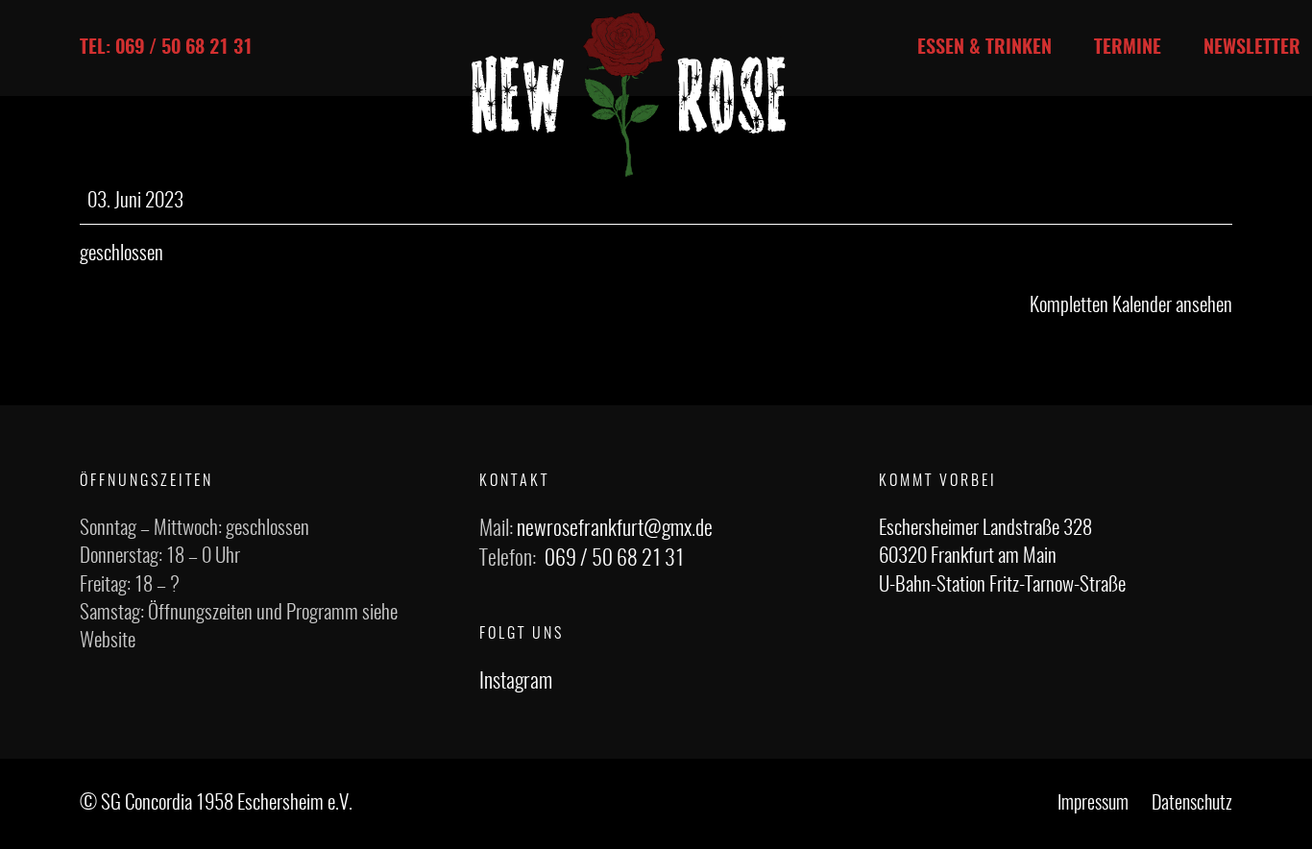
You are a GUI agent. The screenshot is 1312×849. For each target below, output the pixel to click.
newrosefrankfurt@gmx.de (615, 529)
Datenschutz (1192, 803)
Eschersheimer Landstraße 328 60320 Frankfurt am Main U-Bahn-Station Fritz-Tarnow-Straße (1002, 557)
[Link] (629, 95)
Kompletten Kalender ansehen (1131, 306)
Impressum (1093, 803)
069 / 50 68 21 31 (614, 559)
